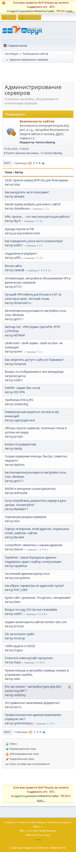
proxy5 (18, 436)
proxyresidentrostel (27, 233)
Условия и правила (58, 822)
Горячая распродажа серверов (25, 517)
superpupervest (24, 420)
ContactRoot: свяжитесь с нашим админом (33, 545)
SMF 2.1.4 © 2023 (28, 830)
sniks (17, 679)
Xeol (16, 521)
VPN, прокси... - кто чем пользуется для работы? (37, 217)
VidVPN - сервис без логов (22, 388)
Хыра (17, 662)
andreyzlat (20, 493)
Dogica (18, 650)
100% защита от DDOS (20, 646)
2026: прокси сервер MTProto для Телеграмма (36, 180)
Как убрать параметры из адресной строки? (34, 586)
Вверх (7, 732)
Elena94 (19, 537)
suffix (17, 258)
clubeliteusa (21, 208)
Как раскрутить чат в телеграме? (27, 192)
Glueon (18, 549)
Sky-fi (17, 221)
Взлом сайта (13, 266)
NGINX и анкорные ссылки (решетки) (30, 489)
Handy (18, 448)
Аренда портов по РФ (19, 229)
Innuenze (20, 364)
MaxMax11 (21, 509)
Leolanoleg (21, 404)
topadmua (20, 566)
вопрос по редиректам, (21, 444)
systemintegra (23, 723)
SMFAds (30, 835)
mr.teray (19, 638)
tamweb (19, 196)
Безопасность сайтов (37, 121)
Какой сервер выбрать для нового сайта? (33, 204)
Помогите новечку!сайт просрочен (29, 658)
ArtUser (19, 626)
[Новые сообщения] (11, 132)
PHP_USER (20, 590)
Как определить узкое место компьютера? (34, 241)
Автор (19, 172)
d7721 (18, 287)
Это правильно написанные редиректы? (32, 703)
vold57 (18, 245)
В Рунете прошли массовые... (22, 153)
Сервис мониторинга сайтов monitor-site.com (36, 622)
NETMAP (19, 335)
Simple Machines (48, 830)
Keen (17, 602)
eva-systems (22, 578)
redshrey (20, 695)
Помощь (9, 822)
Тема (8, 172)
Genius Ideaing (45, 142)
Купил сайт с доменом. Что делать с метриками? (38, 598)
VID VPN (19, 392)
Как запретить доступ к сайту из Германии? (34, 360)
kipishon (19, 465)
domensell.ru (22, 303)
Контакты (22, 822)
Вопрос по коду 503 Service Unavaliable (31, 610)
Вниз (7, 163)
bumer (18, 351)
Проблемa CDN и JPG (19, 400)
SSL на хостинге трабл (19, 634)
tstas (17, 184)
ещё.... (71, 11)
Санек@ (19, 270)
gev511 (19, 319)
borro (17, 707)
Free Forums (44, 835)
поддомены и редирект (21, 253)
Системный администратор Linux (27, 574)
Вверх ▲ (38, 826)
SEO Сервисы (38, 822)
